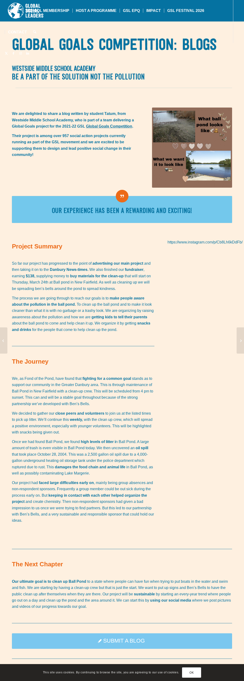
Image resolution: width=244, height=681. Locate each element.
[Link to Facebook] (13, 53)
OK (191, 672)
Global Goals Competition (109, 126)
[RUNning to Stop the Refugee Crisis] (3, 340)
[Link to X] (6, 53)
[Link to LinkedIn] (27, 53)
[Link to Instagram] (20, 53)
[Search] (34, 32)
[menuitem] (13, 10)
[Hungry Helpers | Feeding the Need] (240, 340)
